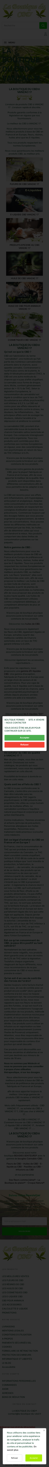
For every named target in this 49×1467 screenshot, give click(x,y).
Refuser (14, 1458)
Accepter (34, 1458)
